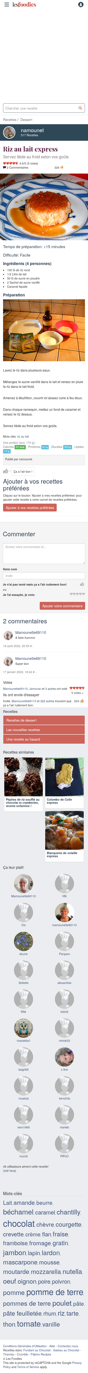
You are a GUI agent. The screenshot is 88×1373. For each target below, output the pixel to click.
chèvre (45, 1224)
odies (24, 4)
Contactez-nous (68, 1346)
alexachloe (64, 983)
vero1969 (23, 1127)
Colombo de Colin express (59, 801)
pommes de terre (27, 1303)
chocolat (19, 1223)
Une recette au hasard (23, 739)
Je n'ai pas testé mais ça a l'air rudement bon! (35, 584)
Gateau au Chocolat (66, 1350)
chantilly (68, 1211)
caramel (45, 1212)
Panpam (64, 954)
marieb (64, 1127)
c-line (64, 1069)
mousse (49, 1262)
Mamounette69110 (30, 632)
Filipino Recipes (41, 1354)
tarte (73, 1313)
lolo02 (64, 1012)
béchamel (18, 1211)
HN (64, 896)
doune (23, 954)
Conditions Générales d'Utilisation (25, 1346)
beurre (44, 1202)
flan (46, 1234)
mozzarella (46, 1271)
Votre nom (10, 569)
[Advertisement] (44, 54)
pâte (78, 1303)
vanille (51, 1323)
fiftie (23, 1012)
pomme (14, 1292)
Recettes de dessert (21, 720)
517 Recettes (29, 135)
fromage (40, 1242)
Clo (23, 925)
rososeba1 (23, 1040)
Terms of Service (28, 1367)
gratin (60, 1242)
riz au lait (23, 436)
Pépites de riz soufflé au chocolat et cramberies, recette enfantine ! (22, 802)
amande (24, 1202)
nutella (72, 1271)
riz (61, 1312)
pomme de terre (54, 1291)
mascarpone (20, 1261)
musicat (24, 1098)
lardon (51, 1252)
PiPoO (64, 1156)
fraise (60, 1233)
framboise (15, 1243)
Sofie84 (23, 983)
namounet (32, 130)
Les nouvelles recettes (23, 729)
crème (33, 1234)
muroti (23, 1156)
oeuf (9, 1280)
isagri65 (23, 1069)
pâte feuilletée (22, 1312)
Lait (7, 1202)
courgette (68, 1224)
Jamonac (35, 688)
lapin (34, 1252)
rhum (49, 1313)
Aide (52, 1346)
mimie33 (64, 1040)
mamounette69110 (64, 925)
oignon (27, 1280)
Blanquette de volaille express (62, 854)
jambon (14, 1252)
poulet (62, 1302)
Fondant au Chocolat (37, 1350)
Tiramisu (8, 1354)
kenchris (64, 1098)
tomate (29, 1323)
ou (5, 589)
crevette (13, 1234)
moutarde (16, 1271)
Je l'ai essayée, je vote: (19, 595)
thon (9, 1323)
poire (44, 1281)
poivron (61, 1281)
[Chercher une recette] (80, 108)
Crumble (22, 1354)
